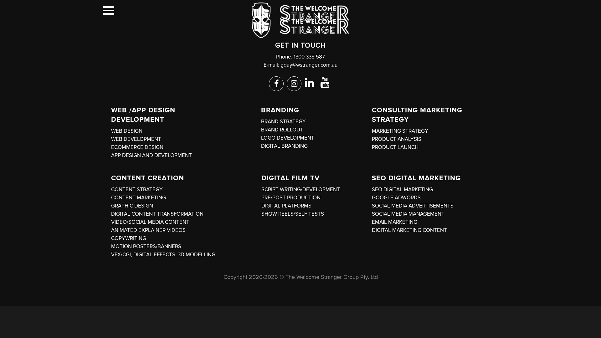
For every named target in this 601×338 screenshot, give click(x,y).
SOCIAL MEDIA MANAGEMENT (408, 214)
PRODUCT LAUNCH (395, 147)
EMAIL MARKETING (394, 222)
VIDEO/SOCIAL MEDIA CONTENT (150, 222)
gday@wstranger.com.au (308, 65)
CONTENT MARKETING (138, 197)
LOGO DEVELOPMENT (287, 138)
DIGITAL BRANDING (284, 146)
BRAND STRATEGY (283, 121)
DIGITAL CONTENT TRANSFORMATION (157, 214)
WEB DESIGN (126, 131)
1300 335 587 (309, 57)
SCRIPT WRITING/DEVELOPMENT (300, 189)
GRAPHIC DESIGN (132, 205)
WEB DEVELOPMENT (136, 139)
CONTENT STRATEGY (137, 189)
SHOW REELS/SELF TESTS (292, 214)
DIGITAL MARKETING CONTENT (409, 230)
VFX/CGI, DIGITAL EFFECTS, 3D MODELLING (163, 254)
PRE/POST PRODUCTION (291, 197)
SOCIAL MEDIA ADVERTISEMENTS (413, 205)
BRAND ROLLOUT (282, 129)
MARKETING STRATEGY (400, 131)
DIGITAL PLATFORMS (286, 205)
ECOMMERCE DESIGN (137, 147)
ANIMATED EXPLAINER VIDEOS (148, 230)
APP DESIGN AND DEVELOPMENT (151, 155)
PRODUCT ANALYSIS (396, 139)
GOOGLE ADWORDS (396, 197)
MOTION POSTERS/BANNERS (146, 246)
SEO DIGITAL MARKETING (402, 189)
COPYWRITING (128, 238)
